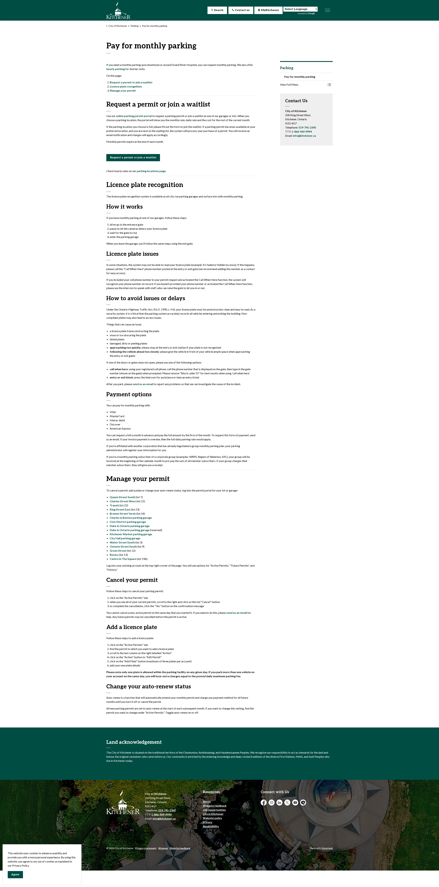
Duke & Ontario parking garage (130, 525)
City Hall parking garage (125, 538)
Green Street (118, 550)
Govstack (327, 848)
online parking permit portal (134, 116)
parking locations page (151, 171)
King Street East (120, 509)
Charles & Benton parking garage (131, 517)
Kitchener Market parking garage (131, 534)
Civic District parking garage (128, 521)
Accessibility (211, 826)
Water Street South (122, 542)
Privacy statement (145, 848)
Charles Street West (123, 501)
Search (218, 10)
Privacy (207, 822)
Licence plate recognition (126, 86)
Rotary (114, 554)
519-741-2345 (307, 127)
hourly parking (115, 69)
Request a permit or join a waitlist (131, 82)
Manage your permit (123, 90)
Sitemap (163, 848)
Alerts (207, 801)
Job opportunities (214, 809)
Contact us (242, 10)
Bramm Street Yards (123, 513)
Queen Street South (122, 497)
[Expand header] (327, 10)
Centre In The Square (123, 558)
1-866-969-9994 (302, 131)
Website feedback (215, 805)
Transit (114, 505)
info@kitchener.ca (304, 135)
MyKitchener (270, 10)
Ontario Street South (123, 546)
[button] (303, 84)
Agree (15, 874)
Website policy (212, 818)
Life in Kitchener (213, 813)
